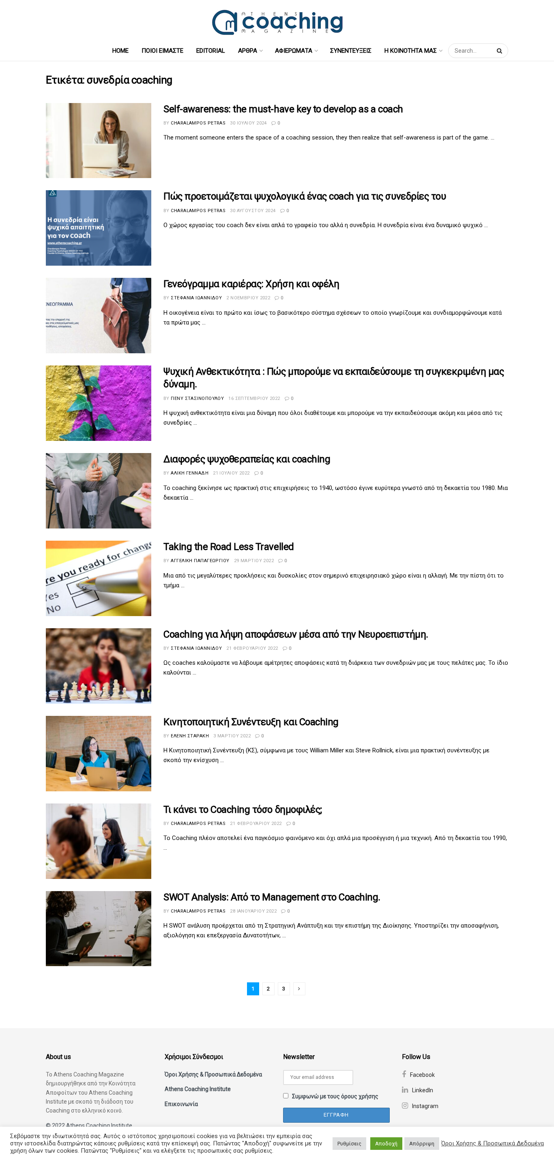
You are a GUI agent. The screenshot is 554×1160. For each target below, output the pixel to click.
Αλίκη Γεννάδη (189, 473)
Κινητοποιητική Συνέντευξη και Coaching (251, 722)
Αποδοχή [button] (386, 1144)
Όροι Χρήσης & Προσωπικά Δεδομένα (213, 1074)
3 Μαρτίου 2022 (232, 736)
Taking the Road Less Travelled (228, 546)
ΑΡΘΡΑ (247, 50)
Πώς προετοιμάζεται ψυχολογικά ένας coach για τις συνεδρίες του (304, 196)
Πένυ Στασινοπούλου (197, 398)
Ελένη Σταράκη (190, 736)
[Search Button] (500, 50)
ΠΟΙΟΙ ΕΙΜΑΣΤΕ (162, 50)
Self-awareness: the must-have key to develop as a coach (283, 109)
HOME (120, 50)
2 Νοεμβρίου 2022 (248, 298)
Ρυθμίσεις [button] (349, 1144)
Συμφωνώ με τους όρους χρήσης (335, 1096)
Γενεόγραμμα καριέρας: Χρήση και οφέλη (251, 284)
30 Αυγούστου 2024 (252, 210)
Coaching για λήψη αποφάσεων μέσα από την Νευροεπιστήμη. (295, 634)
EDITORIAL (210, 50)
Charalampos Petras (198, 123)
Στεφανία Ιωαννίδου (196, 298)
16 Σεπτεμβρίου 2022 (254, 398)
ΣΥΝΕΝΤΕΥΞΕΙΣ (350, 50)
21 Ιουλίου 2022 (231, 473)
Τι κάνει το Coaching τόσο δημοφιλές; (242, 809)
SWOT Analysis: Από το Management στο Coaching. (271, 897)
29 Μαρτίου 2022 (254, 560)
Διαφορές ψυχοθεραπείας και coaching (246, 459)
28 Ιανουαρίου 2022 (253, 911)
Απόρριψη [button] (421, 1144)
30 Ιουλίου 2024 (248, 123)
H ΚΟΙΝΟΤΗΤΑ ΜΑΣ (410, 50)
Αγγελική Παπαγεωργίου (200, 560)
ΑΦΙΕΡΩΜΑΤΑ (293, 50)
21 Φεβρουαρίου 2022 (252, 648)
